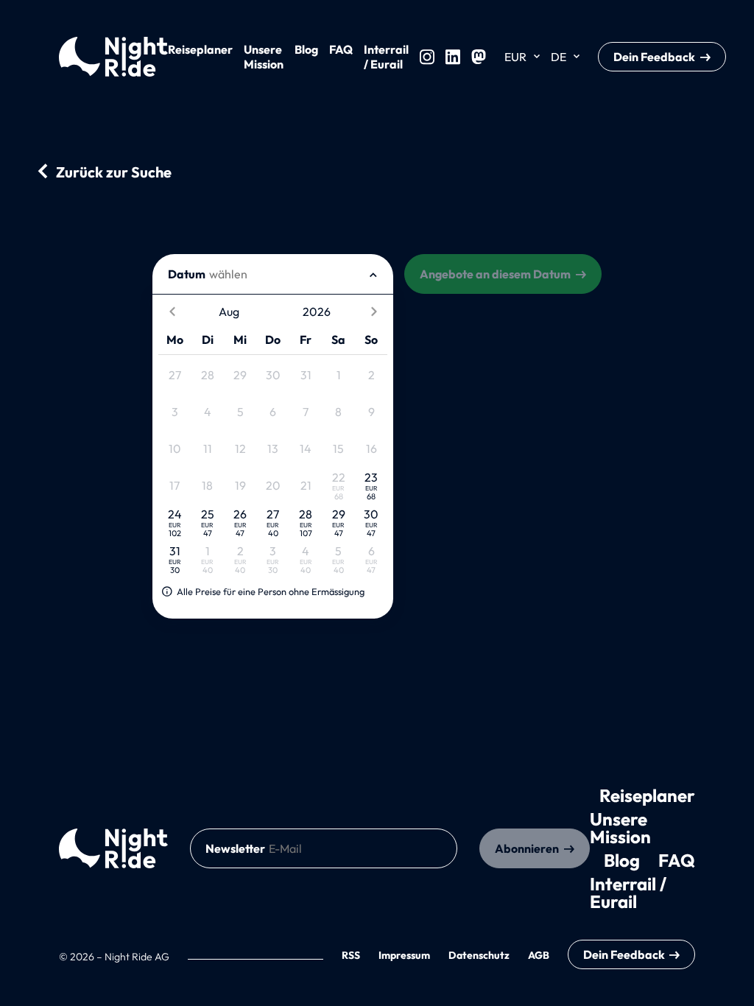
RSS (351, 955)
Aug (229, 311)
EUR (515, 56)
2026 (317, 311)
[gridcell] (174, 375)
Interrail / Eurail (386, 56)
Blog (306, 49)
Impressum (404, 955)
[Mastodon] (478, 56)
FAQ (341, 49)
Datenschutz (479, 955)
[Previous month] (172, 312)
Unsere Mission (263, 56)
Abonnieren (527, 848)
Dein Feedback (654, 56)
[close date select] (373, 274)
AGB (538, 955)
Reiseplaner (200, 49)
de (558, 56)
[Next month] (373, 312)
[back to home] (113, 848)
